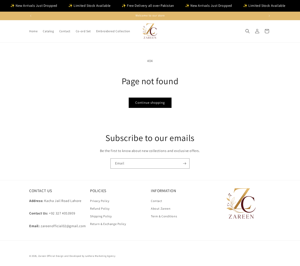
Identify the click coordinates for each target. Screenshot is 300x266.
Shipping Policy (101, 216)
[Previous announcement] (31, 16)
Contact (156, 201)
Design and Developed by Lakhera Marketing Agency (86, 255)
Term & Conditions (164, 216)
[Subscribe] (184, 163)
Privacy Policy (99, 201)
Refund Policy (100, 209)
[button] (247, 31)
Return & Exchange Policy (108, 224)
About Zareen (160, 209)
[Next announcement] (269, 16)
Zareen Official (46, 255)
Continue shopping (150, 102)
